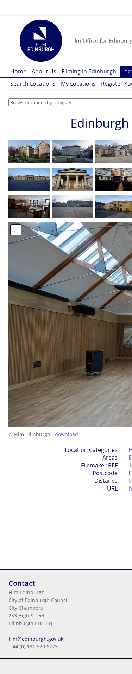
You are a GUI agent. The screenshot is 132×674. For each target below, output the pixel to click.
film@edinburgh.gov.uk (35, 638)
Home (18, 71)
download (66, 434)
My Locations (78, 84)
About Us (44, 71)
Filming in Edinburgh (89, 71)
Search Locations (33, 84)
